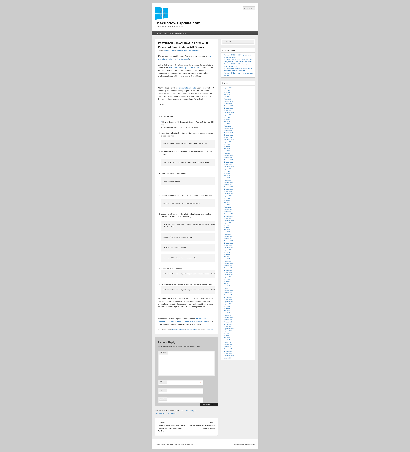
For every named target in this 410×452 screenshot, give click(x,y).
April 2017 (227, 340)
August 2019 (227, 277)
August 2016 (227, 358)
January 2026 (228, 103)
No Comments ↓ (194, 51)
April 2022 (227, 205)
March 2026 (227, 99)
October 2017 (228, 326)
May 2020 (227, 257)
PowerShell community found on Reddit (184, 67)
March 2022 (227, 207)
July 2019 (227, 279)
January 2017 (228, 347)
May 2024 (227, 148)
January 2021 (228, 238)
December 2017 (228, 322)
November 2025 (228, 108)
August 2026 (227, 88)
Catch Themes (250, 444)
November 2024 (228, 135)
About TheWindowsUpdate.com (175, 33)
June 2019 (227, 281)
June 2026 (227, 92)
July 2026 (227, 90)
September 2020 (229, 247)
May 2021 (227, 230)
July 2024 (227, 144)
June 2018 (227, 308)
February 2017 (228, 344)
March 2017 (227, 342)
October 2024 (228, 137)
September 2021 (229, 221)
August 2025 (227, 115)
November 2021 (228, 216)
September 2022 (229, 193)
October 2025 (228, 110)
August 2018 (227, 304)
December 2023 (228, 160)
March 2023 (227, 180)
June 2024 (227, 146)
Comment (163, 353)
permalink (210, 330)
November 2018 (228, 297)
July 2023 (227, 171)
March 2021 (227, 234)
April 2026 (227, 97)
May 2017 (227, 338)
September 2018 (229, 302)
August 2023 (227, 169)
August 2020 (227, 250)
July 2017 (227, 333)
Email (161, 390)
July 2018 (227, 306)
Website (162, 399)
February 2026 (228, 101)
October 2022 (228, 191)
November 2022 (228, 189)
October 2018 (228, 299)
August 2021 (227, 223)
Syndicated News (182, 51)
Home (159, 33)
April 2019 (227, 286)
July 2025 (227, 117)
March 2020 (227, 261)
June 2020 (227, 254)
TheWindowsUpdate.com (178, 23)
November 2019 (228, 270)
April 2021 (227, 232)
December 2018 (228, 295)
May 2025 (227, 121)
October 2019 (228, 272)
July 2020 (227, 252)
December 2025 (228, 106)
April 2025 (227, 124)
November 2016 (228, 351)
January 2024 (228, 157)
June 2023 (227, 173)
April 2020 (227, 259)
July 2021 (227, 225)
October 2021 (228, 218)
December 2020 (228, 241)
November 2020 (228, 243)
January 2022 (228, 211)
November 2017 (228, 324)
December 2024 (228, 133)
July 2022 (227, 198)
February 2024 (228, 155)
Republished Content (178, 330)
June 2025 (227, 119)
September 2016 (229, 356)
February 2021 (228, 236)
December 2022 (228, 187)
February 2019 (228, 290)
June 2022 (227, 200)
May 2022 (227, 202)
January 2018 (228, 320)
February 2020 (228, 263)
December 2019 (228, 268)
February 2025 (228, 128)
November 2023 (228, 162)
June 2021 (227, 227)
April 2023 (227, 178)
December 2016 (228, 349)
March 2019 (227, 288)
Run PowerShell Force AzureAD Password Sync (179, 127)
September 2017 (229, 329)
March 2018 (227, 315)
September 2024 (229, 139)
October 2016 (228, 353)
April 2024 (227, 151)
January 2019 (228, 293)
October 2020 (228, 245)
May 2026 (227, 94)
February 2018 (228, 317)
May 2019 (227, 283)
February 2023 (228, 182)
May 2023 (227, 175)
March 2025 (227, 126)
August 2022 (227, 196)
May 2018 (227, 311)
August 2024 (227, 142)
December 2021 (228, 214)
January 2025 (228, 130)
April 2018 (227, 313)
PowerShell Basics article (187, 88)
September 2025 (229, 112)
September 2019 (229, 275)
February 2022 (228, 209)
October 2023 (228, 164)
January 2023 (228, 185)
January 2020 (228, 266)
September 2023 (229, 166)
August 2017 (227, 331)
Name (161, 382)
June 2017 (227, 335)
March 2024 (227, 153)
